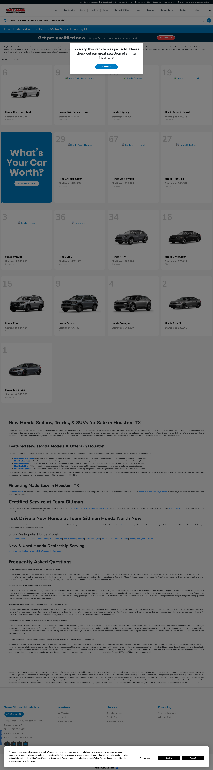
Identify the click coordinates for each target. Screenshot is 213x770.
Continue (106, 66)
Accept (193, 758)
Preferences (145, 758)
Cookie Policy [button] (93, 758)
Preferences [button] (32, 761)
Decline (169, 758)
